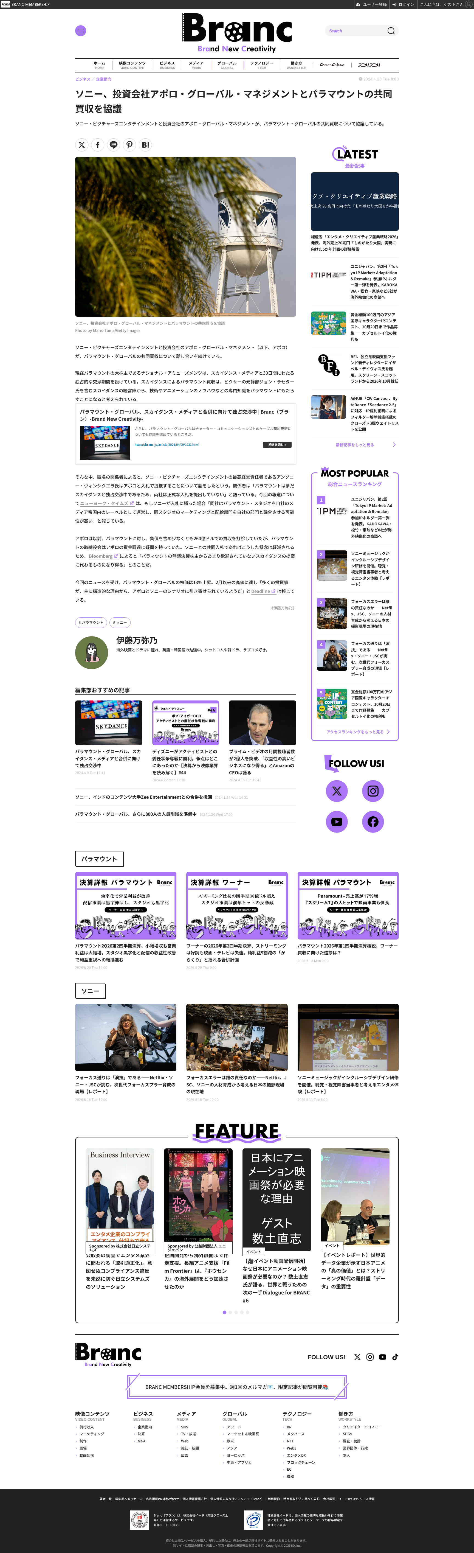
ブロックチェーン (301, 1462)
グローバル (227, 65)
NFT (290, 1440)
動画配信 (87, 1455)
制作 (83, 1440)
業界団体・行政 (355, 1448)
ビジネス (167, 65)
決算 (141, 1433)
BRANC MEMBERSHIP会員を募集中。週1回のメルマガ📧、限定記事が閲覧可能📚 (237, 1386)
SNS (184, 1426)
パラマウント (92, 622)
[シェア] (97, 145)
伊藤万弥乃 (136, 640)
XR (289, 1426)
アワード (234, 1426)
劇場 (83, 1448)
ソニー (121, 622)
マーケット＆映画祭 (243, 1433)
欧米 (230, 1440)
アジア (232, 1448)
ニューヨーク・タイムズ (104, 503)
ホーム (99, 65)
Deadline (260, 591)
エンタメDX (296, 1455)
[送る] (113, 145)
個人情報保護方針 (195, 1498)
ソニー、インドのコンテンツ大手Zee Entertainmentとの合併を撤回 (161, 797)
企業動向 (145, 1426)
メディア (196, 65)
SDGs (347, 1433)
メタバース (295, 1433)
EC (289, 1469)
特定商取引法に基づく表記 (301, 1498)
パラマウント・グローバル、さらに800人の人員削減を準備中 (154, 814)
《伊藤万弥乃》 (282, 608)
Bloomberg (100, 556)
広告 (184, 1455)
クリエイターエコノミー (362, 1426)
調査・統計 (352, 1440)
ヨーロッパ (236, 1455)
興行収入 (87, 1426)
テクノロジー (261, 65)
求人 (346, 1455)
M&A (141, 1440)
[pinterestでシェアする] (129, 145)
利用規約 (274, 1498)
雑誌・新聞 (190, 1448)
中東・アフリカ (239, 1462)
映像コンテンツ (132, 65)
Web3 (291, 1448)
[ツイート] (81, 145)
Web (184, 1440)
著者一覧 (106, 1498)
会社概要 (329, 1498)
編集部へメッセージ (128, 1498)
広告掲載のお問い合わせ (162, 1498)
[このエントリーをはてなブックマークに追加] (145, 145)
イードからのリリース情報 (357, 1498)
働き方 (296, 65)
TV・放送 (188, 1433)
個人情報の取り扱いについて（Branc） (237, 1498)
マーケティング (92, 1433)
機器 (290, 1476)
